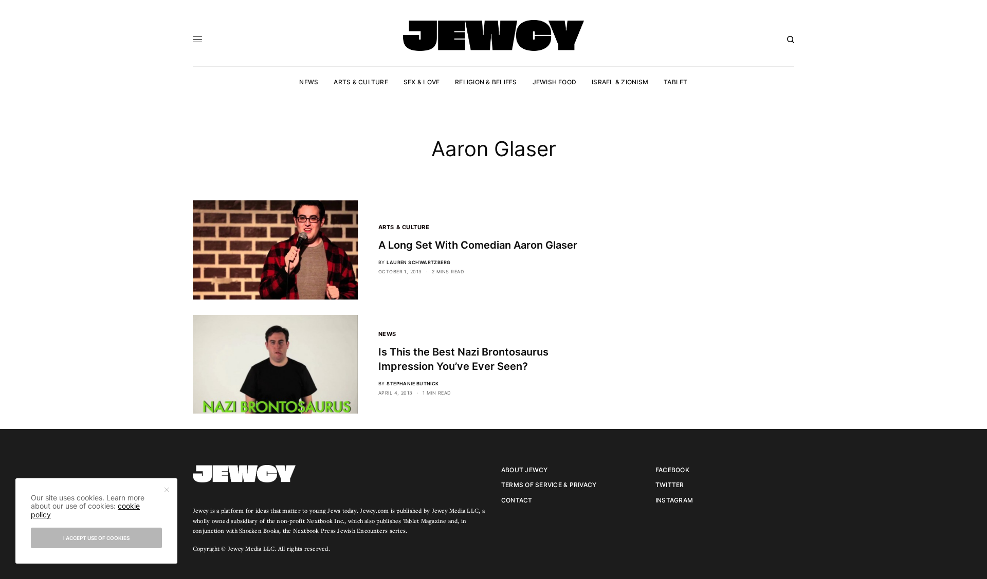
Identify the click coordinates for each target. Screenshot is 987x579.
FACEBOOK (672, 470)
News (387, 334)
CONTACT (517, 500)
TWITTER (669, 485)
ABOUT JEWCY (524, 470)
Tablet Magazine (425, 521)
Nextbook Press (314, 530)
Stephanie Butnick (413, 383)
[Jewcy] (493, 35)
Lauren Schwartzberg (419, 262)
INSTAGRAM (674, 500)
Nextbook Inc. (325, 521)
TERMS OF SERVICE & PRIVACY (548, 485)
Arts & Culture (404, 227)
